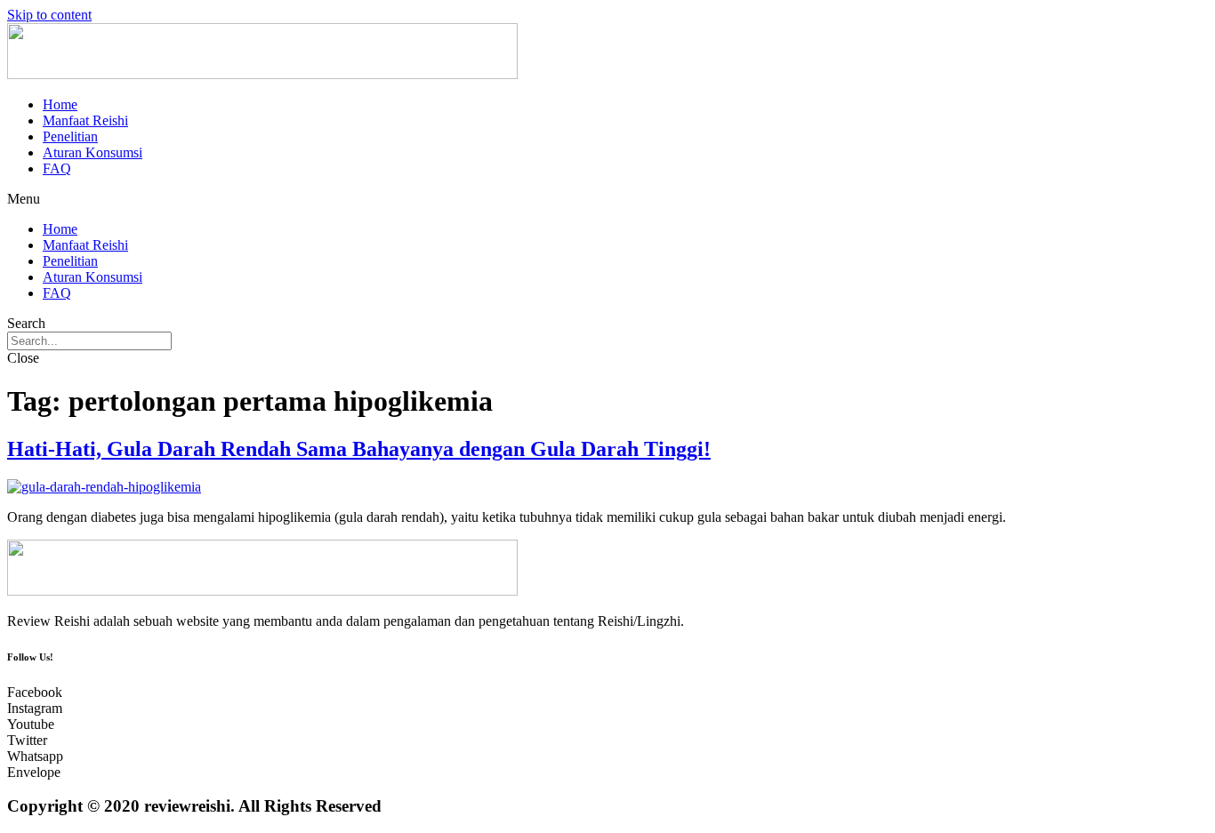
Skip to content (49, 14)
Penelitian (70, 136)
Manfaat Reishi (85, 120)
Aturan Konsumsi (92, 152)
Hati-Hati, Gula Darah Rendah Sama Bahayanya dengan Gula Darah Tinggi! (359, 449)
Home (60, 104)
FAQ (57, 168)
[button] (607, 199)
